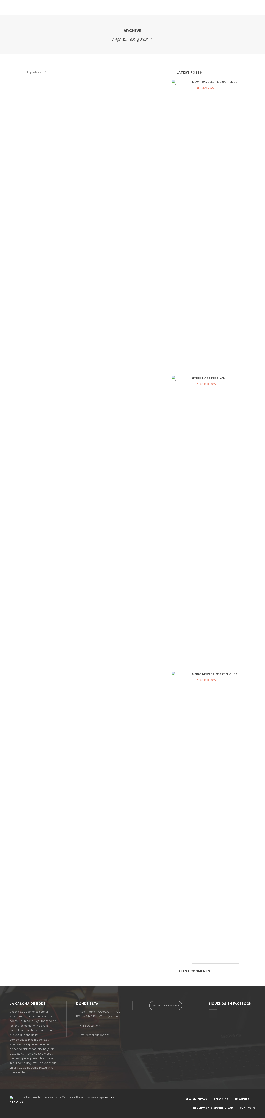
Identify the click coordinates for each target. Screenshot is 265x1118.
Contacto (247, 1108)
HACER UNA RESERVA (165, 1005)
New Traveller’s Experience (214, 81)
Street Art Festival (208, 378)
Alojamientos (196, 1099)
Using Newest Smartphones (214, 674)
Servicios (221, 1099)
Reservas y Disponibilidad (213, 1108)
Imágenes (242, 1099)
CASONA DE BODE (130, 39)
